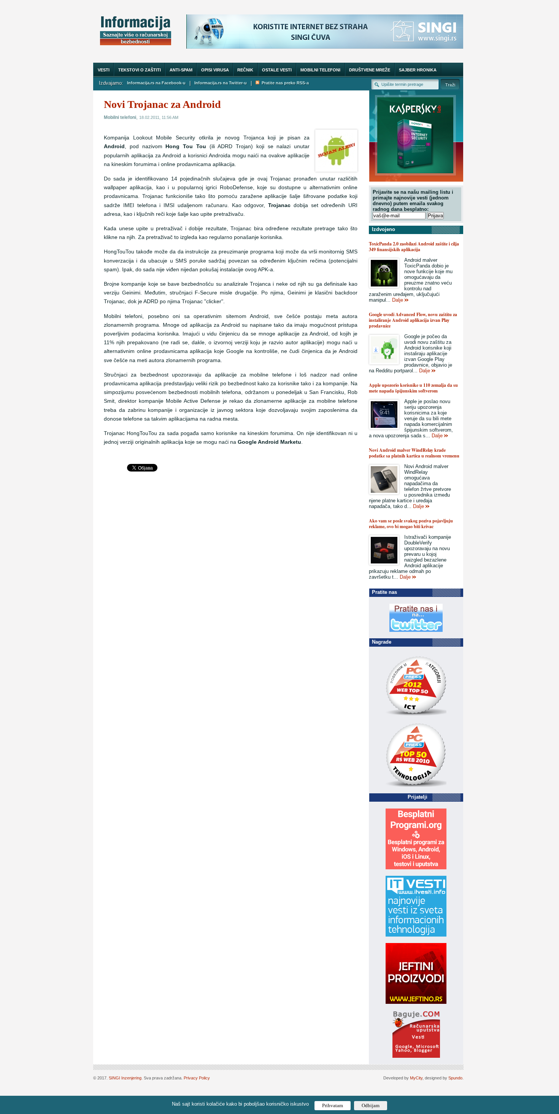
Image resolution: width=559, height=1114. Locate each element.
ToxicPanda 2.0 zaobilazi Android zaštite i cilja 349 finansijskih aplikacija (414, 247)
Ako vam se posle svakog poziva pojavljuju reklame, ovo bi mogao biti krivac (411, 523)
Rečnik (245, 70)
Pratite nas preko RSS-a (284, 83)
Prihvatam (332, 1105)
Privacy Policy (197, 1078)
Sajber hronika (418, 70)
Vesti (104, 70)
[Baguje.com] (416, 1056)
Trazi (450, 84)
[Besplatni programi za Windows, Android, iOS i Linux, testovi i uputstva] (416, 867)
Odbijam (371, 1105)
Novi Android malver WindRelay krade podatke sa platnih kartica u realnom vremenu (414, 453)
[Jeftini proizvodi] (416, 1002)
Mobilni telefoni (320, 70)
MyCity (416, 1078)
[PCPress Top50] (416, 715)
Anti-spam (181, 70)
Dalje (397, 300)
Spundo (455, 1078)
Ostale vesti (277, 70)
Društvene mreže (369, 70)
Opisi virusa (215, 70)
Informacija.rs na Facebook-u (156, 83)
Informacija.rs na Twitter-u (220, 83)
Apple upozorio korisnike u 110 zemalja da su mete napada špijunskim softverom (413, 388)
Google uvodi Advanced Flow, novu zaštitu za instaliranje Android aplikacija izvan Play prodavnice (413, 320)
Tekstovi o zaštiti (139, 70)
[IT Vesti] (416, 935)
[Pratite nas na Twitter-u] (416, 630)
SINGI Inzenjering (125, 1078)
